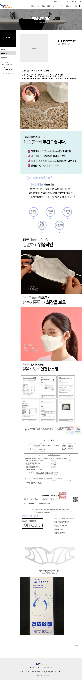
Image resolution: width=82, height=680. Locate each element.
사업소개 (38, 6)
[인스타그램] (77, 1)
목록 (80, 640)
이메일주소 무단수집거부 (47, 668)
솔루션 (43, 6)
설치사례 (49, 6)
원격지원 (74, 6)
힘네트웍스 (68, 6)
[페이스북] (80, 1)
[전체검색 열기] (79, 6)
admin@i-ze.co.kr (9, 69)
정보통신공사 (55, 6)
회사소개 (33, 6)
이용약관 (39, 668)
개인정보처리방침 (33, 668)
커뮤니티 (62, 6)
